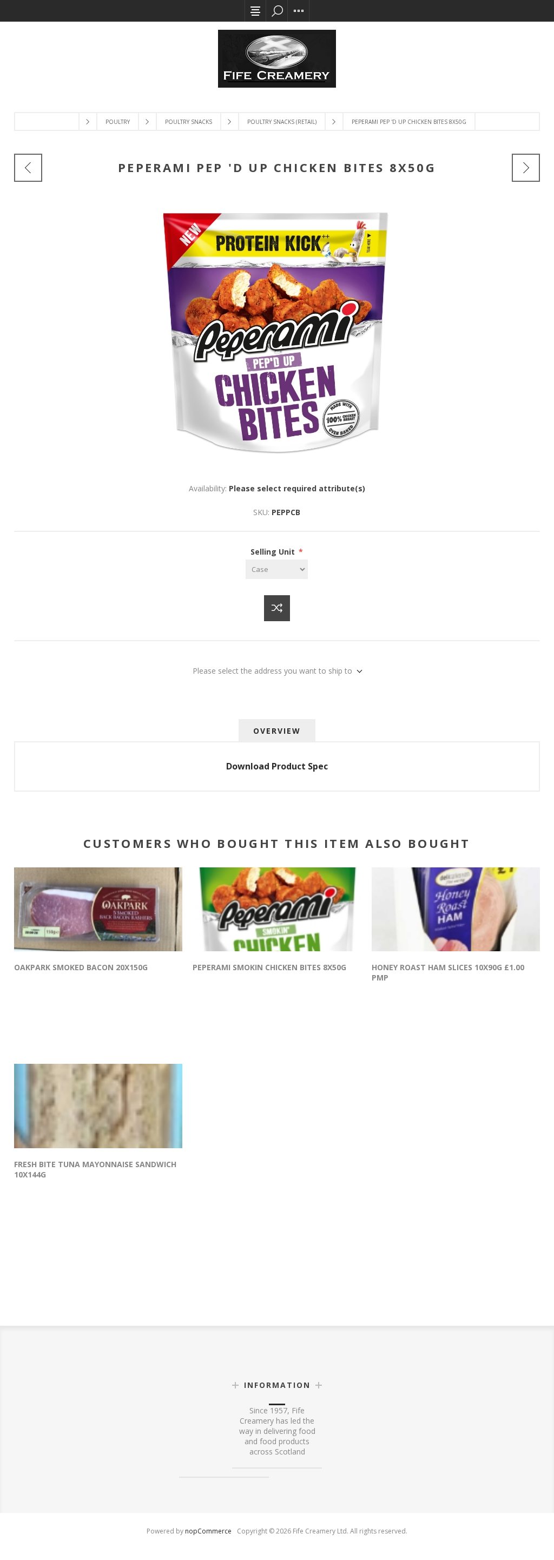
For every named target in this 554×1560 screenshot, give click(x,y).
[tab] (277, 730)
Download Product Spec (277, 766)
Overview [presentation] (277, 731)
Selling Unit (273, 552)
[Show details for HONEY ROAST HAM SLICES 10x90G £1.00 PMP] (456, 909)
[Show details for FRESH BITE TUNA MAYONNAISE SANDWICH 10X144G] (98, 1106)
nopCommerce (208, 1531)
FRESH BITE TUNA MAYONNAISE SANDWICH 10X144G (95, 1169)
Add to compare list (277, 608)
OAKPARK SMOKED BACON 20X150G (81, 967)
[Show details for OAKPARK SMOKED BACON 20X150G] (98, 909)
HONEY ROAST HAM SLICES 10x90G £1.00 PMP (448, 972)
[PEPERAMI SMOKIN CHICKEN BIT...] (526, 168)
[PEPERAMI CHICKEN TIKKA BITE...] (28, 168)
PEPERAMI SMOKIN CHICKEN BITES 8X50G (269, 967)
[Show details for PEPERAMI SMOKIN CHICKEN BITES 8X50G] (277, 909)
